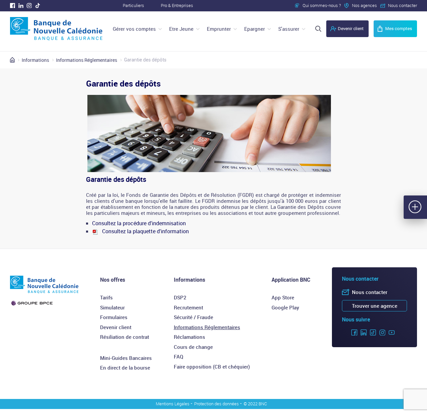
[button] (415, 207)
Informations (189, 279)
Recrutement (188, 307)
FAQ (178, 356)
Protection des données (216, 404)
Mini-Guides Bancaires (126, 358)
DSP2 (180, 297)
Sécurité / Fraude (193, 317)
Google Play (285, 307)
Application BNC (291, 279)
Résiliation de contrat (124, 336)
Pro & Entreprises (177, 5)
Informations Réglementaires (207, 327)
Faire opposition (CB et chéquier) (212, 366)
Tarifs (106, 297)
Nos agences (364, 5)
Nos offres (112, 279)
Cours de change (193, 346)
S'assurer (288, 28)
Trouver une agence (374, 305)
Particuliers (133, 5)
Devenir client (351, 28)
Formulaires (113, 317)
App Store (283, 297)
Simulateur (112, 307)
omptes (398, 28)
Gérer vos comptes (134, 28)
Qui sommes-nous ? (322, 5)
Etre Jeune (181, 28)
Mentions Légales (172, 404)
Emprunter (219, 28)
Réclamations (189, 336)
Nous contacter (402, 5)
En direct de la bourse (125, 367)
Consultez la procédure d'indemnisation (139, 223)
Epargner (254, 28)
